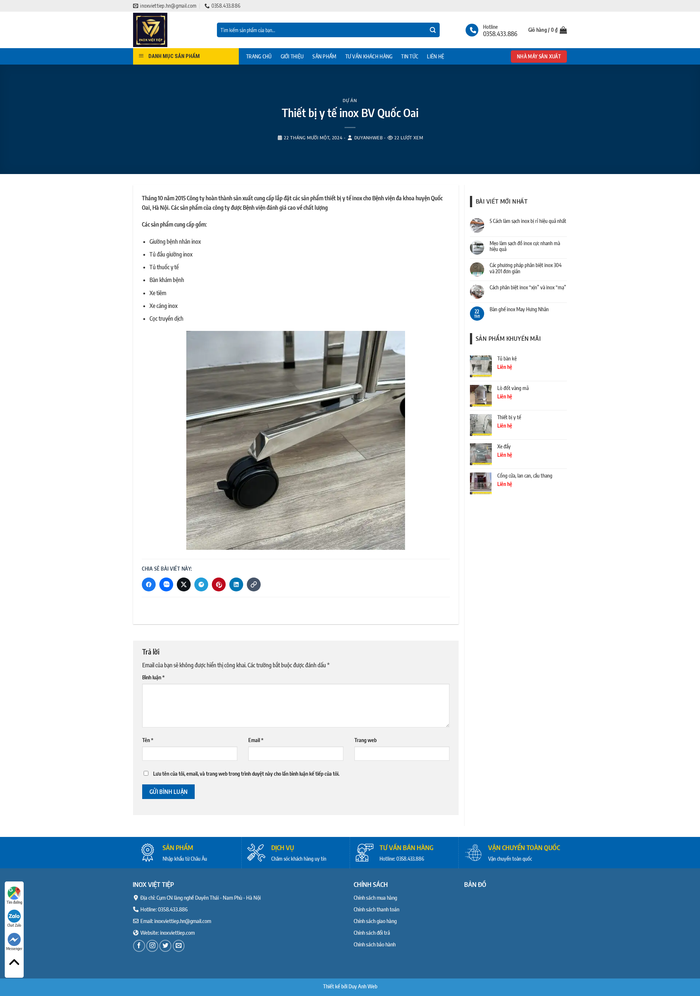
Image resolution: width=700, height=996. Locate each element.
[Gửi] (433, 30)
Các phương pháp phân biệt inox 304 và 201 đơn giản (525, 268)
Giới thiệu (292, 56)
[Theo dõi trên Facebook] (139, 946)
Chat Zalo (14, 925)
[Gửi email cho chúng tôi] (179, 946)
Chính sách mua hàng (375, 897)
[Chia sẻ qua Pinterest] (219, 584)
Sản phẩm (324, 56)
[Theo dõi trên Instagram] (152, 946)
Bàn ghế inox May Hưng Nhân (519, 309)
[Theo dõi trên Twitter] (165, 946)
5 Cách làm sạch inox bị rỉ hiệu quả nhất (528, 221)
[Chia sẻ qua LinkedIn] (236, 584)
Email (256, 740)
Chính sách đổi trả (372, 932)
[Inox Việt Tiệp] (169, 30)
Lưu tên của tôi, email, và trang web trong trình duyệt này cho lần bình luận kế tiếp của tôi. (246, 774)
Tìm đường (14, 902)
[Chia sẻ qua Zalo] (166, 584)
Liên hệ (435, 56)
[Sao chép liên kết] (254, 584)
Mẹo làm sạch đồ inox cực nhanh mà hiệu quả (525, 246)
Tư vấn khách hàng (369, 56)
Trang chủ (259, 56)
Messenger (14, 948)
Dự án (350, 100)
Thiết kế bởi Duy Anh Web (350, 986)
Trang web (365, 740)
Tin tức (409, 56)
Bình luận (153, 677)
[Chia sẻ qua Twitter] (184, 584)
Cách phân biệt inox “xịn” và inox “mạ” (528, 287)
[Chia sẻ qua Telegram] (201, 584)
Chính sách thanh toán (376, 909)
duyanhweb (368, 137)
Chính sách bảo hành (375, 944)
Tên (147, 740)
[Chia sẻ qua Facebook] (149, 584)
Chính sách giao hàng (375, 921)
